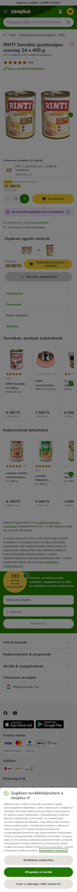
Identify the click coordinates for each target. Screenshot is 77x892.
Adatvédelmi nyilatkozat (53, 850)
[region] (38, 840)
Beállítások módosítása (38, 860)
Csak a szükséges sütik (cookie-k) (38, 884)
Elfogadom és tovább (38, 872)
